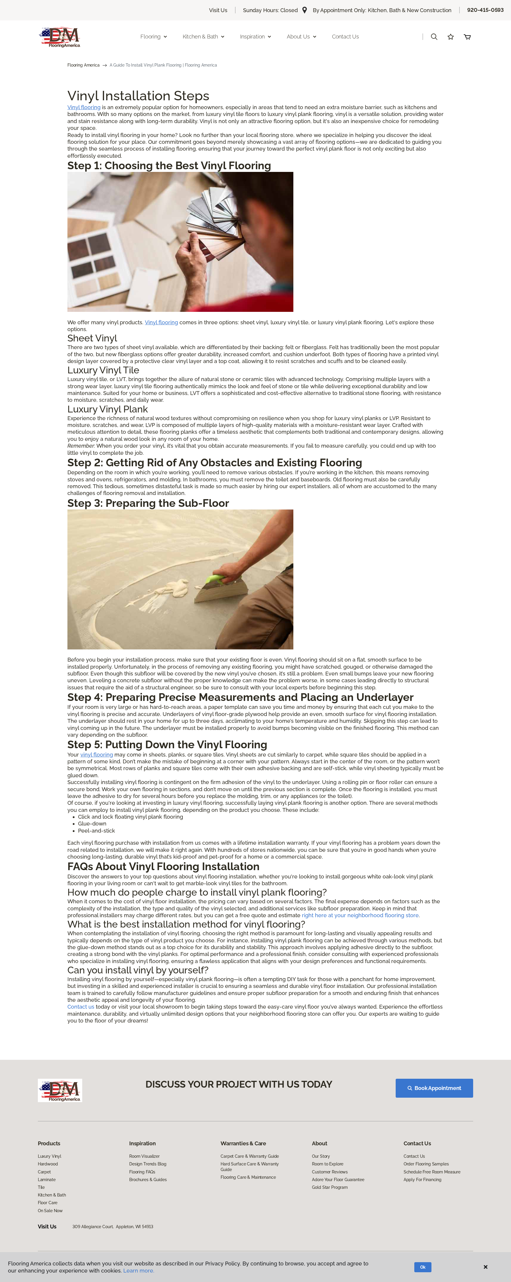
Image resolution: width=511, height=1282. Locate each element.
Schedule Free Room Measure (432, 1172)
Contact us (80, 1007)
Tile (41, 1187)
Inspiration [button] (252, 36)
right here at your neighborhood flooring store (360, 915)
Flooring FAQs (142, 1172)
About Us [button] (298, 36)
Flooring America (83, 65)
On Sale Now (50, 1210)
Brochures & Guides (147, 1179)
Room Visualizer (144, 1156)
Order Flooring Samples (426, 1164)
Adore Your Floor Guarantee (338, 1179)
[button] (434, 37)
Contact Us (345, 36)
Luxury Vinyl (49, 1156)
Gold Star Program (330, 1187)
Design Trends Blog (147, 1164)
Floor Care (48, 1202)
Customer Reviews (330, 1172)
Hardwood (48, 1164)
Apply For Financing (423, 1179)
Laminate (47, 1179)
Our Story (321, 1156)
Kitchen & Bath (52, 1195)
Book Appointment (438, 1088)
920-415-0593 (485, 10)
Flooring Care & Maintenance (248, 1177)
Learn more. (138, 1271)
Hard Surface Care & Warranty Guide (250, 1167)
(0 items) (467, 36)
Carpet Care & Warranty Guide (250, 1156)
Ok (423, 1267)
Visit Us (218, 10)
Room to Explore (327, 1164)
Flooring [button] (150, 36)
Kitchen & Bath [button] (200, 36)
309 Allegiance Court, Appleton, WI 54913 (112, 1226)
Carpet (44, 1172)
